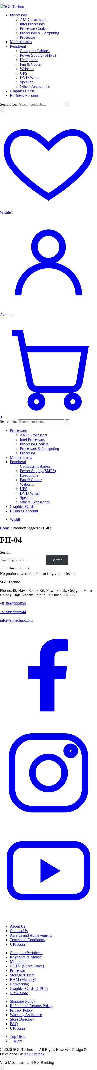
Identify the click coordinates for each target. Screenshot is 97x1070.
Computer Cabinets (35, 51)
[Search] (2, 109)
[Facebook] (48, 722)
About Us (17, 926)
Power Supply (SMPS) (38, 55)
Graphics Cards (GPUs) (29, 988)
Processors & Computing (39, 33)
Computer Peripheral (26, 953)
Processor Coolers (34, 28)
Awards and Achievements (31, 935)
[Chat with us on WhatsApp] (2, 1067)
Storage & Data (22, 975)
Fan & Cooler (31, 64)
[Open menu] (2, 3)
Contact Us (19, 931)
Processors (18, 15)
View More (19, 993)
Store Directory (22, 1019)
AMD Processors (33, 19)
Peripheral (18, 46)
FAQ (14, 1024)
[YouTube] (48, 918)
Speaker (26, 82)
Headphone (29, 60)
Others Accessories (35, 86)
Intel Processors (32, 24)
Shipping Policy (22, 1001)
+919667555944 (13, 612)
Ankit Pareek (34, 1054)
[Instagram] (48, 820)
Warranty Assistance (26, 1015)
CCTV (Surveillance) (27, 966)
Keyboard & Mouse (25, 957)
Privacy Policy (21, 1010)
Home (5, 528)
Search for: (8, 104)
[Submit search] (67, 104)
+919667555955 (13, 603)
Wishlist (16, 519)
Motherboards (21, 42)
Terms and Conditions (27, 940)
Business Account (24, 95)
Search (5, 552)
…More (16, 1041)
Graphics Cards (22, 91)
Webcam (27, 69)
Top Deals (18, 1036)
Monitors (17, 961)
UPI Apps (18, 944)
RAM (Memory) (23, 979)
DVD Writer (30, 78)
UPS (23, 73)
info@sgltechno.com (16, 620)
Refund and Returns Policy (31, 1006)
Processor (27, 37)
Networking (19, 984)
